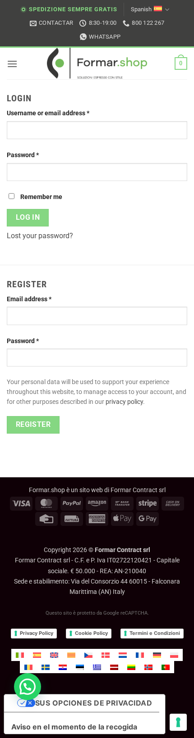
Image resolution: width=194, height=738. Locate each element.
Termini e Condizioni (154, 633)
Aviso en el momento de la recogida (74, 726)
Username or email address (61, 113)
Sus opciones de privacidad (93, 702)
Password (36, 155)
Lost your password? (40, 235)
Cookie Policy (91, 633)
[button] (12, 64)
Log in (28, 217)
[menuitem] (19, 655)
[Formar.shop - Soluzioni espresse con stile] (97, 63)
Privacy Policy (36, 633)
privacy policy (124, 401)
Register (33, 425)
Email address (42, 299)
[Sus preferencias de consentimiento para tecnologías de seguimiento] (178, 722)
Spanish (141, 9)
